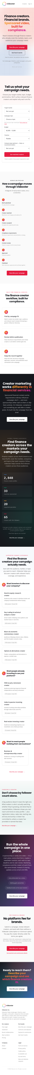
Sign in (30, 4)
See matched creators (17, 154)
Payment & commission (24, 1032)
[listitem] (17, 598)
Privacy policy (22, 1048)
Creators (24, 4)
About (3, 1046)
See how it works (17, 53)
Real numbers (6, 1035)
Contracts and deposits (24, 1029)
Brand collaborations (8, 1032)
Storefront (5, 1029)
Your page (5, 1027)
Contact (4, 1048)
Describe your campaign (17, 47)
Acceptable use (22, 1054)
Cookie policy (22, 1051)
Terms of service (22, 1046)
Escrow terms (22, 1056)
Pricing (4, 1037)
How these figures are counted (17, 533)
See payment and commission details (17, 953)
